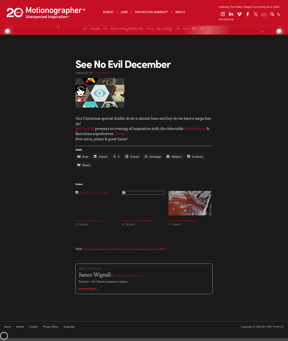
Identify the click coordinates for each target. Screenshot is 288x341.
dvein (98, 249)
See (151, 249)
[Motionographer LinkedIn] (231, 13)
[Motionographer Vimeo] (239, 13)
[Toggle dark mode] (279, 13)
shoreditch (160, 249)
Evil (113, 249)
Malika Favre (195, 128)
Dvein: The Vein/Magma (182, 220)
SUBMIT (108, 12)
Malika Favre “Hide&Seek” (137, 220)
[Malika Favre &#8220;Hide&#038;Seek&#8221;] (143, 203)
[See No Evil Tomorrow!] (96, 203)
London (129, 249)
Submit (20, 326)
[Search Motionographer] (272, 13)
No (145, 249)
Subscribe (69, 326)
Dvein (119, 133)
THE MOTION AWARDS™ (151, 12)
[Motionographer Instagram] (222, 13)
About (7, 326)
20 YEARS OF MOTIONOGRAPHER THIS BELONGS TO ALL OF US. (144, 28)
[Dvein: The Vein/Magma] (189, 203)
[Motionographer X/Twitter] (255, 13)
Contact (33, 326)
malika (138, 249)
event (106, 249)
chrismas (88, 249)
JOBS (124, 12)
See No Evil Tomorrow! (88, 220)
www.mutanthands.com (128, 275)
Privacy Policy (50, 326)
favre (120, 249)
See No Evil (84, 128)
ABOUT (180, 12)
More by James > (88, 289)
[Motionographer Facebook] (247, 13)
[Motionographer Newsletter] (263, 13)
